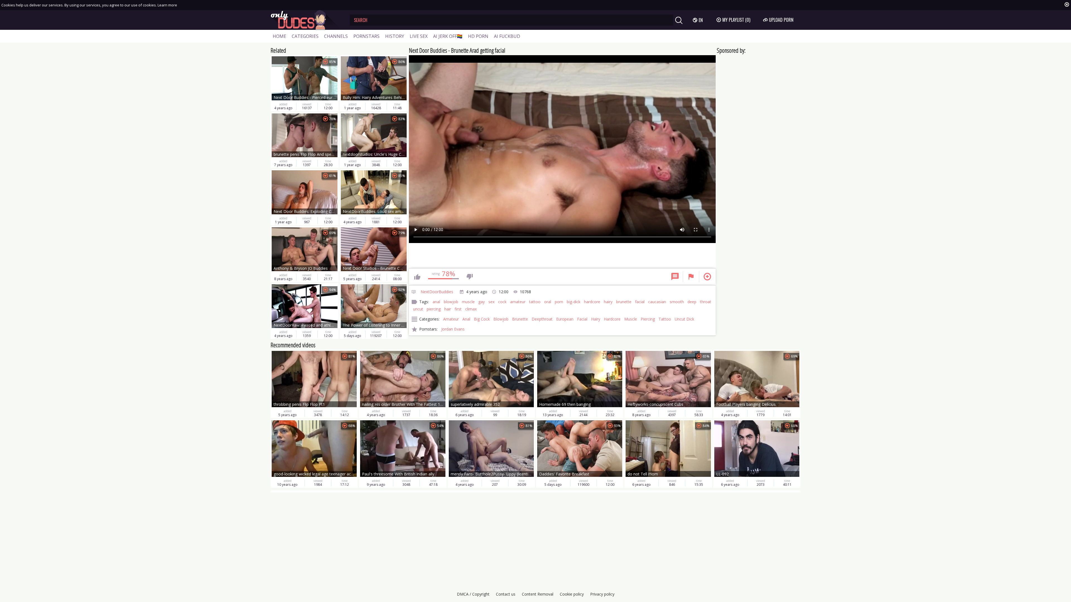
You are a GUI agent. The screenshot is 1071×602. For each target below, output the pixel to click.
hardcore (592, 301)
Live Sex (419, 36)
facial (640, 301)
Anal (466, 319)
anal (436, 301)
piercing (434, 309)
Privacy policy (602, 594)
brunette (623, 301)
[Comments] (675, 277)
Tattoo (664, 319)
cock (502, 301)
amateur (517, 301)
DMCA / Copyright (473, 594)
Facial (582, 319)
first (458, 309)
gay (481, 301)
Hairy (595, 319)
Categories (305, 36)
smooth (677, 301)
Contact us (505, 594)
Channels (336, 36)
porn (559, 301)
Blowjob (500, 319)
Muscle (630, 319)
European (564, 319)
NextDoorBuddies (437, 291)
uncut (418, 309)
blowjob (451, 301)
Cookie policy (572, 594)
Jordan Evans (453, 329)
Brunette (520, 319)
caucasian (657, 301)
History (394, 36)
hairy (608, 301)
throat (705, 301)
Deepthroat (542, 319)
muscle (468, 301)
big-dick (573, 301)
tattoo (535, 301)
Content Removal (537, 594)
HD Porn (478, 36)
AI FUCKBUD (507, 36)
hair (447, 309)
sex (491, 301)
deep (692, 301)
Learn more (167, 5)
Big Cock (482, 319)
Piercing (648, 319)
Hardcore (612, 319)
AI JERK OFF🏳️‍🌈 (447, 36)
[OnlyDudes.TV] (306, 20)
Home (279, 36)
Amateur (451, 319)
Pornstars (366, 36)
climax (471, 309)
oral (547, 301)
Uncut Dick (684, 319)
